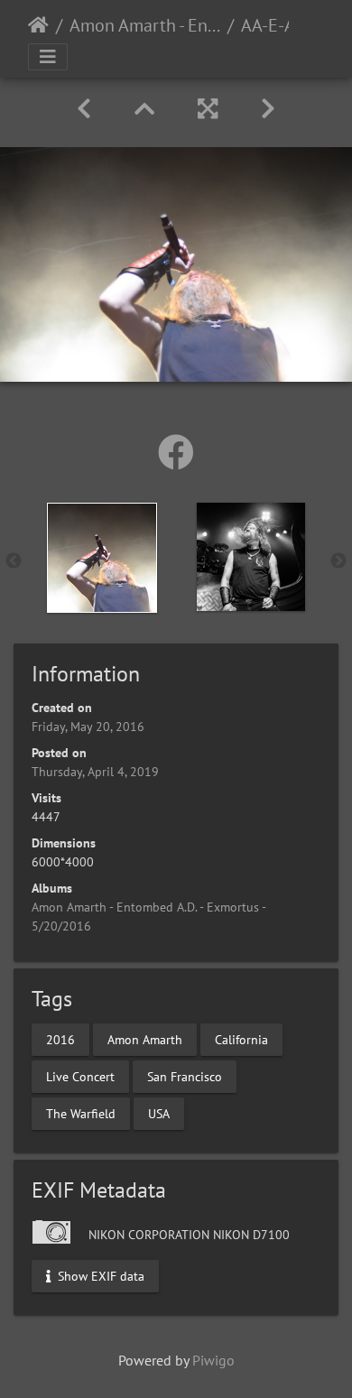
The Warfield (81, 1113)
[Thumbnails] (144, 109)
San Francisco (184, 1076)
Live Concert (80, 1076)
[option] (101, 558)
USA (159, 1113)
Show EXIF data (99, 1275)
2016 (60, 1039)
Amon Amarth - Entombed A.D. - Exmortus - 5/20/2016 (144, 25)
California (241, 1039)
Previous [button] (14, 561)
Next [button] (338, 561)
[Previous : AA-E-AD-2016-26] (84, 109)
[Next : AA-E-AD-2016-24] (268, 109)
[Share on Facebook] (176, 452)
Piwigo (213, 1360)
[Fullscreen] (207, 109)
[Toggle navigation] (48, 56)
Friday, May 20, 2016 (88, 726)
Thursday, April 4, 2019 (95, 772)
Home (38, 25)
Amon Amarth (144, 1039)
